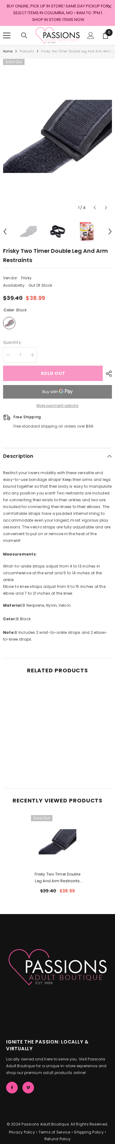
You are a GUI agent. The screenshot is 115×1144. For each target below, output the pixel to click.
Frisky (26, 278)
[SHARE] (107, 373)
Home (8, 51)
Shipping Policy (89, 1132)
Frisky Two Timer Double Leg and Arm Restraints (57, 877)
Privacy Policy (22, 1132)
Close (109, 6)
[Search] (24, 35)
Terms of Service (55, 1132)
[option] (57, 136)
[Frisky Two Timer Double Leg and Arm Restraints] (57, 841)
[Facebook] (12, 1087)
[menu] (6, 35)
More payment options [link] (57, 405)
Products (27, 51)
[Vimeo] (28, 1087)
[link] (29, 761)
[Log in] (90, 35)
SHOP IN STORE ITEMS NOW (58, 20)
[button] (94, 207)
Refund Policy (57, 1139)
